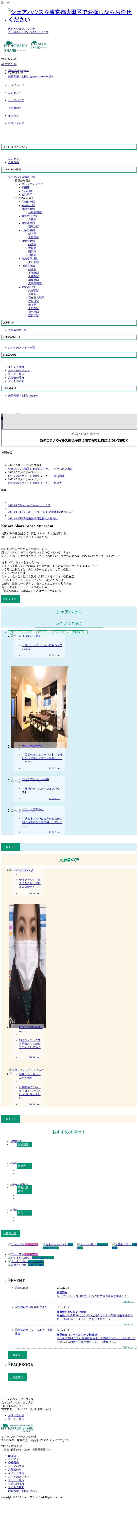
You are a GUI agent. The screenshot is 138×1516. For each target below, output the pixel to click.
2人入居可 (28, 191)
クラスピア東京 (40, 468)
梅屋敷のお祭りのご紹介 (71, 1311)
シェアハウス (16, 100)
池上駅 (32, 304)
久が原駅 (33, 290)
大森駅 (32, 247)
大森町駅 (33, 276)
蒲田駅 (32, 251)
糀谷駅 (32, 233)
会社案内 (13, 1462)
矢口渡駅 (33, 262)
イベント (13, 115)
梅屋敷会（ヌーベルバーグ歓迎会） (78, 1334)
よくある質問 (16, 1487)
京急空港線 (28, 230)
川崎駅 (32, 255)
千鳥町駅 (33, 308)
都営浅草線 (28, 223)
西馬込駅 (33, 226)
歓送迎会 (62, 1292)
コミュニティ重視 (32, 184)
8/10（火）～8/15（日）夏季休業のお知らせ (40, 511)
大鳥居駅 (33, 237)
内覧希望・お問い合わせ (23, 1490)
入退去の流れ (16, 1483)
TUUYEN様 (26, 870)
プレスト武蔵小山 (33, 809)
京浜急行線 (28, 265)
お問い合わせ (16, 123)
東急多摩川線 (30, 258)
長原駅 (32, 294)
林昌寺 (35, 482)
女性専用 (27, 194)
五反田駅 (33, 315)
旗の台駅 (33, 311)
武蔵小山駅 (28, 205)
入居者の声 (15, 107)
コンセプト (15, 92)
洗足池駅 (33, 301)
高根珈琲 (36, 475)
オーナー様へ (16, 1480)
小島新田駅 (35, 212)
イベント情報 (16, 1473)
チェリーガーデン (33, 745)
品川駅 (32, 244)
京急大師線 (28, 208)
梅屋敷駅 (33, 279)
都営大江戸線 (30, 216)
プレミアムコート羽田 (35, 779)
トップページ (16, 85)
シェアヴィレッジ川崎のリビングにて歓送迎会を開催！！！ (93, 1296)
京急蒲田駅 (35, 283)
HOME (12, 1455)
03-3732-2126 (8, 64)
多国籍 (26, 187)
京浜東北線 (28, 240)
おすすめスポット (19, 1476)
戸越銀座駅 (28, 201)
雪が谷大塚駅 (36, 297)
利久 (20, 1212)
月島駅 (32, 219)
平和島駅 (33, 272)
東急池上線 (28, 287)
